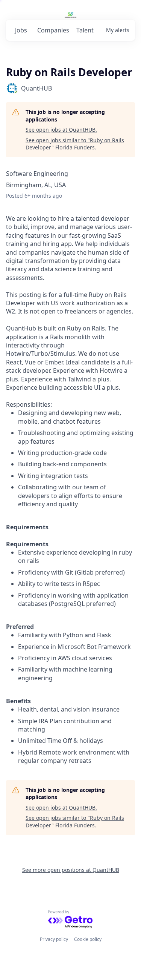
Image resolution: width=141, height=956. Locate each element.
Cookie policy (88, 939)
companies (53, 30)
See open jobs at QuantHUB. (61, 129)
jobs (21, 30)
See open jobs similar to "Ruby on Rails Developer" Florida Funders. (75, 144)
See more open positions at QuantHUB (70, 869)
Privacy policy (54, 939)
